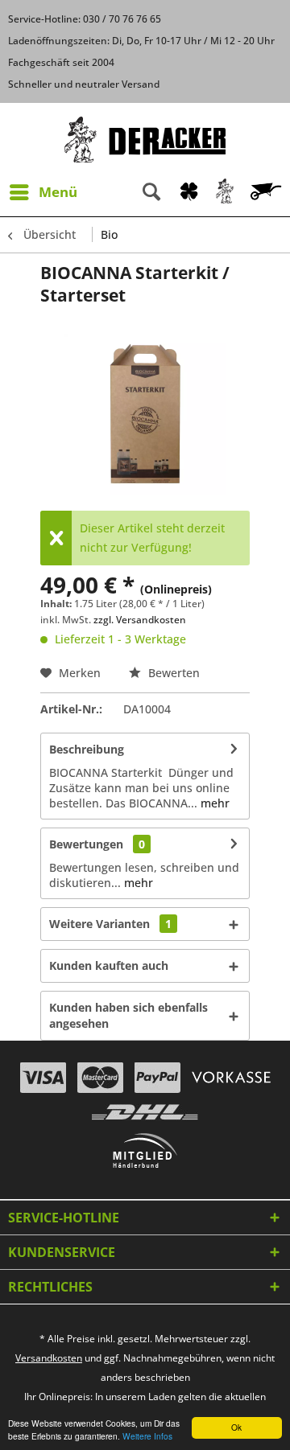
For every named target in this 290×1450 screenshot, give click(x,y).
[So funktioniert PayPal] (157, 1077)
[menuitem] (42, 192)
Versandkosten (48, 1358)
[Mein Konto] (225, 192)
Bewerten (172, 672)
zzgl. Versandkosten (139, 619)
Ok (236, 1427)
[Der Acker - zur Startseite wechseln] (145, 139)
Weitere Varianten (110, 923)
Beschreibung (86, 749)
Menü (58, 192)
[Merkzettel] (189, 192)
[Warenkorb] (267, 192)
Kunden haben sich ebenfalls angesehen (128, 1015)
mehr (213, 803)
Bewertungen (86, 844)
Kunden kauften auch (108, 965)
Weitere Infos (147, 1436)
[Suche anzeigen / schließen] (151, 192)
